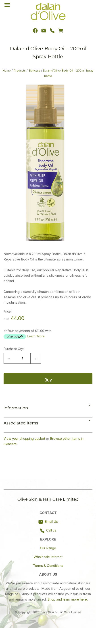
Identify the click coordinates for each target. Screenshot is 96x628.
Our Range (48, 548)
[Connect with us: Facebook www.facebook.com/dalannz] (35, 31)
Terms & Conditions (48, 565)
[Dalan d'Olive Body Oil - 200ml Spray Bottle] (48, 243)
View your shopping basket (24, 438)
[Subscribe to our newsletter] (44, 31)
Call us (51, 530)
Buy (48, 380)
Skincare (34, 70)
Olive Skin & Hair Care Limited (60, 612)
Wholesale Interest (48, 557)
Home (7, 70)
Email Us (51, 521)
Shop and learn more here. (68, 599)
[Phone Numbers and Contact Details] (52, 31)
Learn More (36, 336)
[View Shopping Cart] (61, 31)
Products (20, 70)
